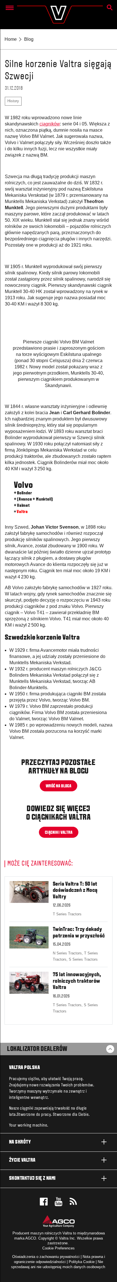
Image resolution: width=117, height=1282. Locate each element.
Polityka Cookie (82, 1262)
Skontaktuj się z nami (32, 1178)
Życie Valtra (22, 1160)
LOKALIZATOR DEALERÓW (37, 1049)
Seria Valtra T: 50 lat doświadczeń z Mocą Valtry (75, 890)
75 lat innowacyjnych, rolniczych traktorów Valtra (77, 981)
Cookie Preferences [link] (58, 1248)
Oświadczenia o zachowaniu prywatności (46, 1257)
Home (11, 39)
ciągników (49, 123)
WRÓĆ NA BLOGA (58, 786)
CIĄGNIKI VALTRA (58, 832)
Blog (29, 39)
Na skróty (20, 1142)
